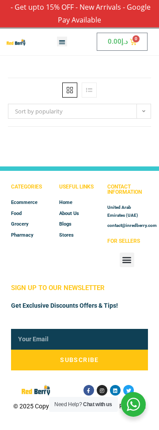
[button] (62, 42)
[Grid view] (69, 90)
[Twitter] (128, 390)
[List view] (89, 90)
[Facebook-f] (88, 390)
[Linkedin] (115, 390)
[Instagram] (102, 390)
